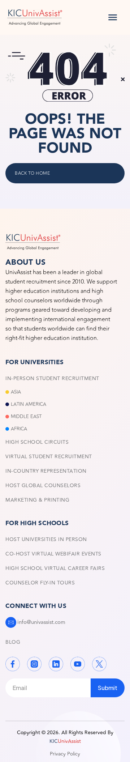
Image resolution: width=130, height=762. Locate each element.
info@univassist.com (41, 622)
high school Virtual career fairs (55, 568)
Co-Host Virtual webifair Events (53, 554)
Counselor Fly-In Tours (40, 583)
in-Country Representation (46, 471)
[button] (113, 17)
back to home (32, 173)
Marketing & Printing (37, 500)
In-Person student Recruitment (52, 378)
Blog (12, 642)
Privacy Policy (65, 754)
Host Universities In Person (46, 539)
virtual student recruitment (48, 456)
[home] (34, 17)
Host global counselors (43, 485)
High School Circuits (37, 442)
